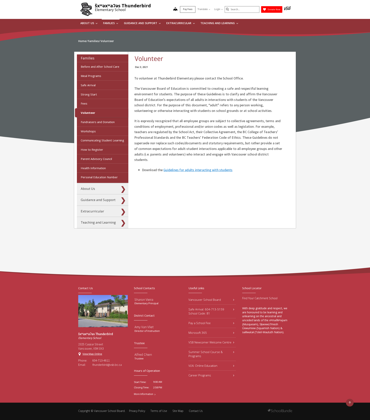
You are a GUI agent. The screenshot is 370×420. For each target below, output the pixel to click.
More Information (143, 394)
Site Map (177, 411)
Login (217, 9)
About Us (87, 23)
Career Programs (199, 375)
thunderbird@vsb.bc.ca (107, 365)
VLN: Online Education (202, 366)
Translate (203, 9)
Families (109, 23)
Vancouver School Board (204, 300)
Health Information (93, 168)
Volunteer (88, 113)
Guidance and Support (141, 23)
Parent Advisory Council (96, 159)
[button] (123, 58)
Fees (84, 103)
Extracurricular (179, 23)
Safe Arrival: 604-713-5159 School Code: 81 (206, 311)
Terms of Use (159, 411)
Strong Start (89, 94)
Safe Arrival (88, 85)
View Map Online (92, 354)
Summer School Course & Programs (205, 354)
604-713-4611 (101, 360)
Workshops (88, 131)
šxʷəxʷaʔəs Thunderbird (123, 5)
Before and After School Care (100, 66)
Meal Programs (91, 76)
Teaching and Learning (217, 23)
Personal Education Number (99, 177)
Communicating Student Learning (102, 140)
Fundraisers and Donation (98, 122)
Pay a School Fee (199, 323)
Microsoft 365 (197, 333)
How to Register (92, 149)
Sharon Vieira (144, 299)
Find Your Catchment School (260, 298)
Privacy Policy (137, 411)
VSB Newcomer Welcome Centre (209, 342)
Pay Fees (188, 9)
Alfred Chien (143, 354)
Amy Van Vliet (144, 327)
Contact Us (196, 411)
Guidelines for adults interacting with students (197, 170)
